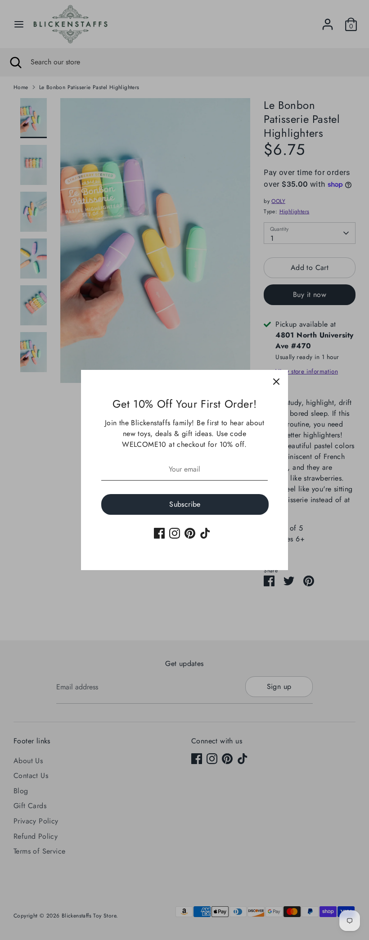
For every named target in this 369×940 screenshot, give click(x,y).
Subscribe (185, 504)
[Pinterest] (189, 533)
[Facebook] (159, 533)
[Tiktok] (205, 533)
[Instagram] (174, 533)
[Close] (276, 381)
